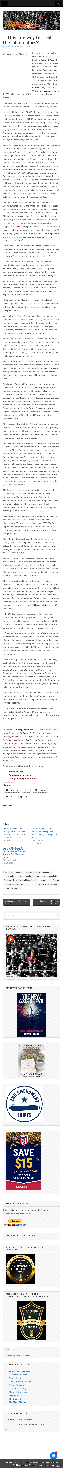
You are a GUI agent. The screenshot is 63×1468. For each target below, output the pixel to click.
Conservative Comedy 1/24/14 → (48, 902)
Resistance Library (17, 1388)
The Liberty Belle (17, 1399)
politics (11, 884)
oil (5, 884)
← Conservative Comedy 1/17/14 (15, 902)
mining (35, 880)
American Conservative (19, 1371)
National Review (16, 1385)
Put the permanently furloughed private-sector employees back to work (14, 831)
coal (11, 872)
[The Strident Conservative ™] (31, 19)
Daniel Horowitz (16, 1378)
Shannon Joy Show (18, 1392)
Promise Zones (23, 884)
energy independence (43, 872)
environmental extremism (28, 876)
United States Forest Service (45, 884)
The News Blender (17, 1402)
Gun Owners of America (20, 1381)
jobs (15, 880)
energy (29, 872)
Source (5, 1429)
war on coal (16, 889)
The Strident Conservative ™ (30, 1462)
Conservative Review (18, 1374)
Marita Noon (10, 47)
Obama (56, 880)
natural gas (45, 880)
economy (19, 872)
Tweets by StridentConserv (18, 1356)
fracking (7, 880)
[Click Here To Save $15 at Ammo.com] (23, 1190)
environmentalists (49, 876)
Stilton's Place (15, 1395)
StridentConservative (13, 979)
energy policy (9, 876)
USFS (6, 889)
